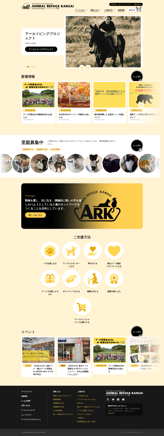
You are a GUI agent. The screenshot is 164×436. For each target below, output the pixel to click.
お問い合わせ (25, 405)
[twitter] (113, 399)
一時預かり (81, 418)
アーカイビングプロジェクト (31, 419)
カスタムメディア (137, 432)
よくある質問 (25, 401)
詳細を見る (111, 413)
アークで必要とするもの (85, 410)
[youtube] (123, 399)
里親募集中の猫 (58, 407)
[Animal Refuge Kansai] (47, 6)
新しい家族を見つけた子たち (63, 414)
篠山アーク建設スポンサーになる (88, 407)
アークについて (26, 391)
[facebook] (108, 399)
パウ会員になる (82, 396)
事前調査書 (57, 399)
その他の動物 (57, 410)
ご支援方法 (108, 10)
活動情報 (121, 10)
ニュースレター (26, 415)
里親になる (94, 10)
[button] (82, 68)
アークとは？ (80, 10)
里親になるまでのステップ (62, 396)
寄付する (80, 403)
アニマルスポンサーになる (86, 399)
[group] (38, 102)
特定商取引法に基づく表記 (86, 421)
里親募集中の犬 (58, 403)
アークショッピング (28, 410)
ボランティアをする (84, 414)
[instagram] (118, 399)
